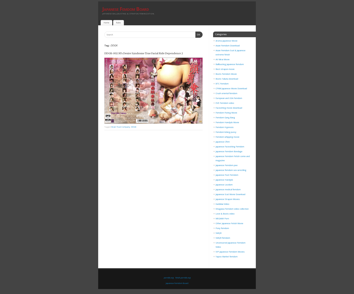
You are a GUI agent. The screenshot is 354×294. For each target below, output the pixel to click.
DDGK (133, 127)
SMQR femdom (223, 237)
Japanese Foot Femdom (227, 174)
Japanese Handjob (224, 179)
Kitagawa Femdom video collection (232, 208)
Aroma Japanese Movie (226, 40)
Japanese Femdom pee (227, 165)
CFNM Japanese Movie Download (231, 88)
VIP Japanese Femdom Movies (230, 251)
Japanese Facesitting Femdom (230, 146)
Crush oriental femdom (226, 93)
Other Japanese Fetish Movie (229, 223)
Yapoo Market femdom (227, 256)
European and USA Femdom (229, 98)
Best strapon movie (225, 69)
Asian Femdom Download (228, 45)
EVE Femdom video (225, 103)
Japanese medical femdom (228, 189)
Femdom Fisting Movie (226, 112)
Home (106, 22)
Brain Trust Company (120, 127)
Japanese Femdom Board (125, 9)
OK (197, 34)
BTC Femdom (222, 83)
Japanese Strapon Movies (228, 199)
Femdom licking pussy (226, 132)
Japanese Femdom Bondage (229, 151)
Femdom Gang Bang (225, 117)
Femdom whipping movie (227, 136)
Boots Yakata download (227, 78)
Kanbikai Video (222, 204)
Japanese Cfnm (223, 141)
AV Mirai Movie (223, 59)
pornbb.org (169, 277)
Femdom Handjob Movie (227, 122)
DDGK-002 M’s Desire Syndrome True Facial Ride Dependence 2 (143, 53)
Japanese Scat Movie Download (230, 194)
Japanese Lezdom (224, 184)
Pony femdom (222, 228)
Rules (118, 22)
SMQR (219, 233)
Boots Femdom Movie (226, 73)
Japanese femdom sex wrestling (231, 170)
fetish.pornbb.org (182, 277)
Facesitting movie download (229, 107)
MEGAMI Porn (222, 218)
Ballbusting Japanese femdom (230, 64)
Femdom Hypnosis (225, 127)
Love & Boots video (225, 213)
